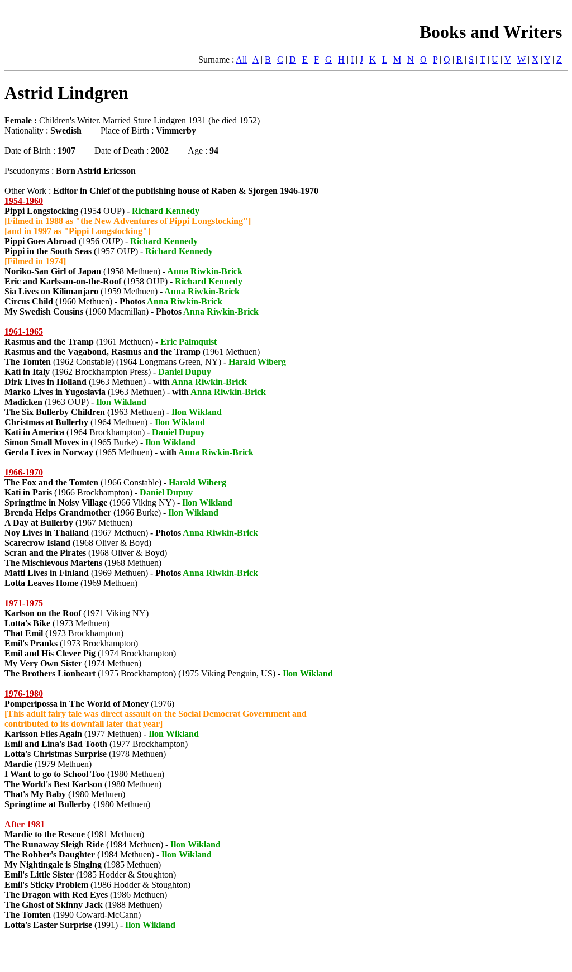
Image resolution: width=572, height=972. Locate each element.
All (241, 59)
